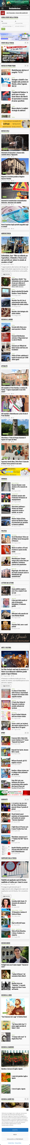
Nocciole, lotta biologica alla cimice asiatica (5, 312)
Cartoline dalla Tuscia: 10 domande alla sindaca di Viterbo (5, 903)
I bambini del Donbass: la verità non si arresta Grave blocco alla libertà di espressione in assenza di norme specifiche (5, 83)
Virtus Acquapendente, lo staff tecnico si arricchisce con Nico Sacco (5, 774)
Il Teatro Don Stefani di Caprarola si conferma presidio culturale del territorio (5, 704)
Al (15, 21)
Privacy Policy (18, 1143)
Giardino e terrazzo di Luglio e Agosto (15, 1058)
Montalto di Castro (7, 251)
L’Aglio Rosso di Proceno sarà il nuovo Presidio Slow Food (5, 808)
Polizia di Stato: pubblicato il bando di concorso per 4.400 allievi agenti (5, 356)
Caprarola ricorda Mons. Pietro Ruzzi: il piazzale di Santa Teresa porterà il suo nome (15, 451)
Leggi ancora (6, 274)
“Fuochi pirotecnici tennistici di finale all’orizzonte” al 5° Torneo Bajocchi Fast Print (5, 785)
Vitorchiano (5, 433)
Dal (2, 21)
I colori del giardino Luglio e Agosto (5, 1077)
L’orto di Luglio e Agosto (5, 1089)
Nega (15, 1134)
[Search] (27, 8)
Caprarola (5, 457)
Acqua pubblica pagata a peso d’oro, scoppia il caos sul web (5, 590)
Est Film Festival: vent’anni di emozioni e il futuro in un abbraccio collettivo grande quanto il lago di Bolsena (15, 659)
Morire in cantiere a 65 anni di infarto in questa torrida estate (5, 549)
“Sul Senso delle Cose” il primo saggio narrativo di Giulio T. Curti (5, 1025)
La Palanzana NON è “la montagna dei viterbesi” (5, 106)
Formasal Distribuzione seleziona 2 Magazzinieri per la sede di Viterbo (5, 337)
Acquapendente (15, 493)
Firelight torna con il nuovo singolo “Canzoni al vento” (15, 954)
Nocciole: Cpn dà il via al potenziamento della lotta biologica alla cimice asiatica (5, 302)
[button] (27, 1110)
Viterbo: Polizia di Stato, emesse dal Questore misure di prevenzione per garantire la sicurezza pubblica (5, 521)
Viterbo (4, 50)
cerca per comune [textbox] (19, 26)
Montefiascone (6, 384)
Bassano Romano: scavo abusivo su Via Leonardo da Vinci (5, 486)
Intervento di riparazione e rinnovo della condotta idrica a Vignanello (15, 142)
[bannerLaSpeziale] (15, 638)
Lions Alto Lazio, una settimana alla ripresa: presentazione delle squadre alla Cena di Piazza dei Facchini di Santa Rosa (5, 763)
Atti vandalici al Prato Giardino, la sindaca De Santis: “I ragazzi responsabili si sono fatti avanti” (15, 377)
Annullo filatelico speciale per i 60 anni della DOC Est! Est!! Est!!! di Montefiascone (5, 829)
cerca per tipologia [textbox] (7, 26)
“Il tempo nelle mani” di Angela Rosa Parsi (5, 1037)
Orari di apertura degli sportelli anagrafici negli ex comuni (15, 214)
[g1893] (15, 793)
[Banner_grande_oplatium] (17, 3)
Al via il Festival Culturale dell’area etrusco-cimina (5, 715)
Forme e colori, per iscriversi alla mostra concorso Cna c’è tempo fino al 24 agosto (5, 725)
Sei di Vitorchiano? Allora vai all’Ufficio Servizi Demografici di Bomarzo (5, 538)
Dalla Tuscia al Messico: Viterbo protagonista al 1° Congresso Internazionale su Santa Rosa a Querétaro (13, 56)
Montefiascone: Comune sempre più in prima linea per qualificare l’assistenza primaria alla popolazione (5, 561)
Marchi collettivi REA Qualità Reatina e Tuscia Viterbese (5, 292)
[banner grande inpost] (15, 124)
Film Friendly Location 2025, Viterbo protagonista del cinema (5, 851)
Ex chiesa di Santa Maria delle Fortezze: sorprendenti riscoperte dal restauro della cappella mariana (5, 693)
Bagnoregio (14, 568)
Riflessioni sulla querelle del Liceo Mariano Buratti (5, 614)
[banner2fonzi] (15, 36)
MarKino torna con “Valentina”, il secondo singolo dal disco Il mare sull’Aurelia (5, 985)
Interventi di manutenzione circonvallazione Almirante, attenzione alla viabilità (15, 190)
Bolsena (13, 929)
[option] (15, 54)
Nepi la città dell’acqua (5, 923)
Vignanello (5, 149)
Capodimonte (19, 929)
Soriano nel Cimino (15, 504)
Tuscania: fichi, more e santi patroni (5, 625)
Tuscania (13, 622)
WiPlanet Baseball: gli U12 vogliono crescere (5, 740)
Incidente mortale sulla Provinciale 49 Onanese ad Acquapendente (5, 497)
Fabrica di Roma (15, 910)
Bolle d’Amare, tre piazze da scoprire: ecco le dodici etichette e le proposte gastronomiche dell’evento (5, 840)
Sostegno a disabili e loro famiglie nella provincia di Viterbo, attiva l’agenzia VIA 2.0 (5, 69)
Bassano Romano (15, 483)
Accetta (15, 1130)
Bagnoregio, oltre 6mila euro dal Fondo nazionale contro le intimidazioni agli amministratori (5, 573)
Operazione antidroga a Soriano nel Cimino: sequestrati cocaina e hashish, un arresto (5, 509)
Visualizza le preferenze (15, 1139)
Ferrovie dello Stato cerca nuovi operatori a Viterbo (5, 327)
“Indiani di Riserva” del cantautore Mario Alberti (5, 974)
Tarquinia (5, 1013)
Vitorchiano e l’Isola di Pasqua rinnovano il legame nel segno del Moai (15, 427)
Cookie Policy (11, 1143)
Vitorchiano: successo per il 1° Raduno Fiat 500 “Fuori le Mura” (5, 818)
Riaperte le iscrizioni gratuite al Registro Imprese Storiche (15, 166)
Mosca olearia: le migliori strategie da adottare (5, 96)
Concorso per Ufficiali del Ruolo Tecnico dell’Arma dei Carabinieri (5, 347)
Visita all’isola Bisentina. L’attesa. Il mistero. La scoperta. (5, 933)
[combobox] (7, 26)
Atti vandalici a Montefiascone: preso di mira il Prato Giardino (15, 403)
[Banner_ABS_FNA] (15, 471)
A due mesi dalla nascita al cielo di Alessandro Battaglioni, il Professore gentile (5, 602)
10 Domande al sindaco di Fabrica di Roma (5, 913)
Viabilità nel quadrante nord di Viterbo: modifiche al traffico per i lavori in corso (15, 869)
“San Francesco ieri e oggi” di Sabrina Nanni (15, 1006)
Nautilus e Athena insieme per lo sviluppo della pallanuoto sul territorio (5, 751)
